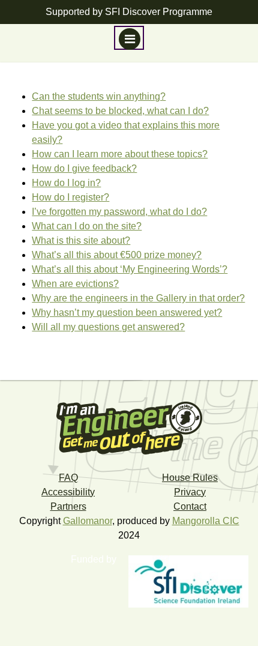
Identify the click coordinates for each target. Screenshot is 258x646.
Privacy (190, 492)
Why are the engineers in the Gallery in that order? (138, 298)
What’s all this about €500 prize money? (117, 255)
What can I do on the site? (87, 226)
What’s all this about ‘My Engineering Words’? (129, 269)
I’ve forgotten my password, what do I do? (119, 212)
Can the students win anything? (99, 96)
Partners (68, 506)
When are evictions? (75, 284)
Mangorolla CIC (205, 521)
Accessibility (68, 492)
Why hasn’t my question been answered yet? (127, 312)
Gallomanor (87, 521)
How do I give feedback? (84, 168)
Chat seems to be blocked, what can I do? (120, 111)
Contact (189, 506)
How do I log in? (66, 183)
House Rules (190, 477)
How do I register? (70, 197)
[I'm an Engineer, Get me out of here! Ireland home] (129, 427)
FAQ (68, 477)
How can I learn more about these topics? (120, 154)
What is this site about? (81, 240)
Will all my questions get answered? (108, 327)
